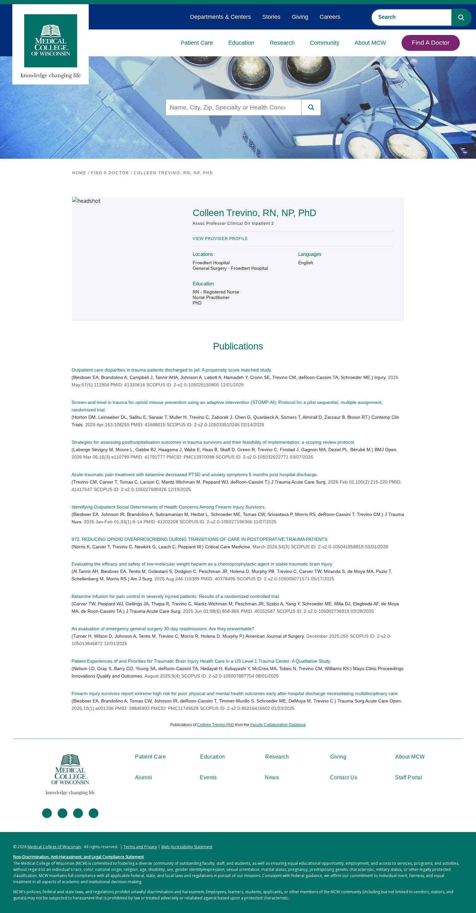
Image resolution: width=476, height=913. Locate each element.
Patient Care (197, 43)
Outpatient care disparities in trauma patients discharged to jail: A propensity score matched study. (172, 369)
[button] (461, 17)
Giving (300, 17)
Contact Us (343, 777)
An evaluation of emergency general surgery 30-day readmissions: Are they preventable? (163, 628)
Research (282, 43)
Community (324, 43)
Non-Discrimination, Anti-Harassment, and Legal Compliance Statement (78, 857)
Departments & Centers (220, 17)
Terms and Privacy (140, 847)
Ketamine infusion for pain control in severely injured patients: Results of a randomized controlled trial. (176, 596)
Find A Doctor (430, 42)
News (272, 777)
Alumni (143, 777)
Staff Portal (408, 777)
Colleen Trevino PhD (215, 725)
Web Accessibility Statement (186, 847)
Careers (330, 17)
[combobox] (411, 17)
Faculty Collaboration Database (278, 725)
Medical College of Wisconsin (54, 847)
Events (208, 777)
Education (241, 43)
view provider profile (220, 238)
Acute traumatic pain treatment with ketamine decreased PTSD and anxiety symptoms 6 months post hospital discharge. (195, 474)
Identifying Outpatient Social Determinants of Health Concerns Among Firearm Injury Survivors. (169, 506)
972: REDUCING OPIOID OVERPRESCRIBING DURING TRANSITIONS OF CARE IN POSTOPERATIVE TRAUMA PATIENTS (199, 539)
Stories (271, 17)
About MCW (370, 43)
